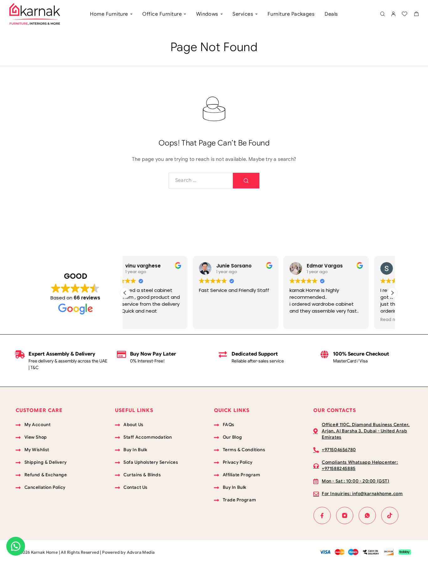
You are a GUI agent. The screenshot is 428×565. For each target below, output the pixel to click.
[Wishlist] (404, 15)
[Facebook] (322, 515)
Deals (331, 14)
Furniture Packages (291, 14)
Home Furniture (109, 14)
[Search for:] (201, 180)
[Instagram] (344, 515)
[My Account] (393, 14)
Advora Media (141, 552)
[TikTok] (389, 515)
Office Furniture (162, 14)
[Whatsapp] (367, 515)
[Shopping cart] (416, 15)
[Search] (382, 14)
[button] (392, 293)
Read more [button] (325, 320)
